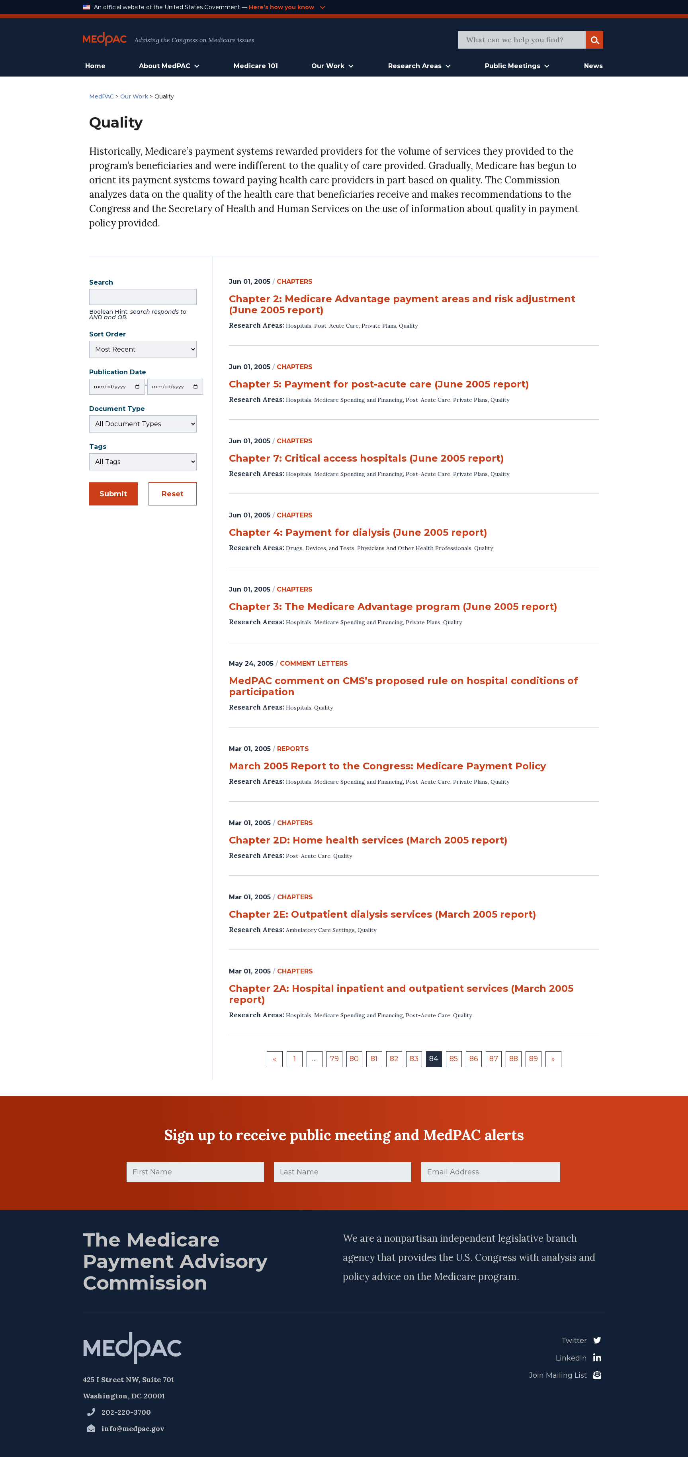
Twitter (574, 1340)
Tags (97, 447)
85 (454, 1058)
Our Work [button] (327, 66)
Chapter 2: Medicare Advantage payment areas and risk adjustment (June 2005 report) (402, 304)
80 (354, 1058)
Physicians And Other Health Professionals (414, 548)
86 (473, 1058)
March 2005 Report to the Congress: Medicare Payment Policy (387, 766)
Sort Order (107, 335)
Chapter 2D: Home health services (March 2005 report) (368, 840)
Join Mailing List (558, 1375)
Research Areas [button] (415, 66)
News (593, 66)
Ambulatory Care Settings (320, 930)
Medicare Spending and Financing (358, 399)
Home (95, 66)
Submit (113, 494)
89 (533, 1058)
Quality (408, 325)
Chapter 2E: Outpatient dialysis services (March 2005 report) (382, 914)
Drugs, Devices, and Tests (320, 548)
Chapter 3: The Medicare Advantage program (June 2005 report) (393, 606)
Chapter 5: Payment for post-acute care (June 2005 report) (379, 384)
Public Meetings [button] (512, 66)
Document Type (117, 410)
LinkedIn (571, 1358)
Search (137, 300)
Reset (173, 494)
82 (394, 1058)
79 (334, 1058)
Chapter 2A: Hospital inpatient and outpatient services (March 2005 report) (401, 994)
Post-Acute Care (336, 325)
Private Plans (379, 325)
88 (513, 1058)
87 (493, 1058)
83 (414, 1058)
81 (374, 1058)
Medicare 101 (256, 66)
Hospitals (298, 325)
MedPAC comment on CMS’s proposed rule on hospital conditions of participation (403, 686)
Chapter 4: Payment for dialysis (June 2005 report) (358, 532)
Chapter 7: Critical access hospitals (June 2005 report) (366, 458)
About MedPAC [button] (164, 66)
